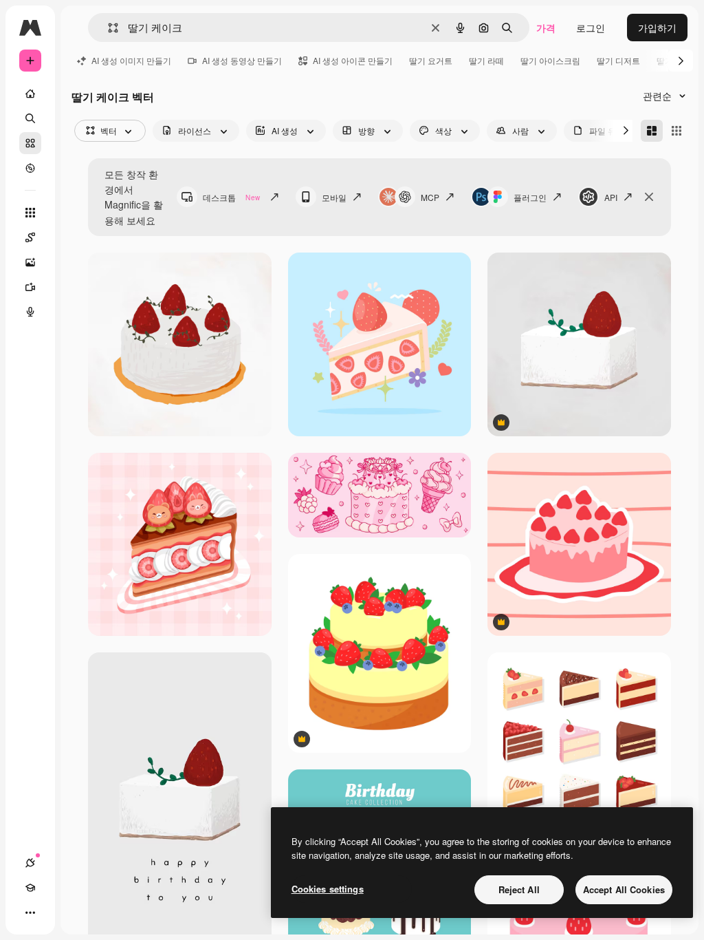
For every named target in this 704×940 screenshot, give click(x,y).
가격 (546, 27)
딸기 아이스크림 (550, 60)
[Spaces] (30, 237)
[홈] (30, 94)
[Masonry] (652, 131)
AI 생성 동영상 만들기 (242, 60)
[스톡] (30, 143)
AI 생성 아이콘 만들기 (353, 60)
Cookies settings (328, 888)
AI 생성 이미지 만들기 (131, 60)
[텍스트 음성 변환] (30, 312)
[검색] (30, 118)
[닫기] (649, 196)
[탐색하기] (30, 168)
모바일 (334, 197)
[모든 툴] (30, 213)
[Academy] (30, 888)
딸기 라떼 (486, 60)
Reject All (519, 889)
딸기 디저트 (618, 60)
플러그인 (530, 197)
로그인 (590, 27)
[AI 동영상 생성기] (30, 287)
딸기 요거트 (430, 60)
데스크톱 (231, 197)
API (610, 197)
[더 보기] (30, 912)
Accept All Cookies (624, 889)
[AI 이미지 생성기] (30, 262)
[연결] (30, 863)
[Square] (677, 131)
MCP (430, 197)
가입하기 (657, 27)
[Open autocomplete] (107, 28)
